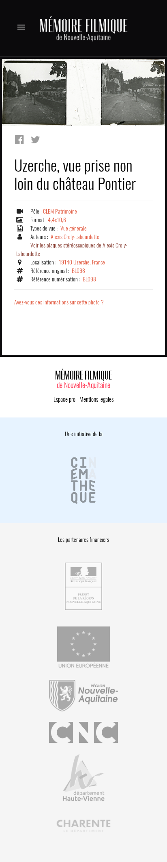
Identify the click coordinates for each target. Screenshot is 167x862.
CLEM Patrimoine (60, 211)
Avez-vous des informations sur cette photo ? (59, 302)
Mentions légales (96, 399)
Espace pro (64, 399)
